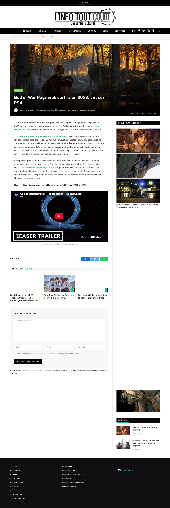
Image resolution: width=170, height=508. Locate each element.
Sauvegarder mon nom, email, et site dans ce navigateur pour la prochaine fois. (48, 354)
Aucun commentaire (46, 110)
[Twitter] (3, 135)
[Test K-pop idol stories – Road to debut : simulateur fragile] (93, 283)
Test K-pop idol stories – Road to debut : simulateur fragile (92, 296)
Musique (92, 31)
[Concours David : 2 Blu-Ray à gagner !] (123, 430)
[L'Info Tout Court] (85, 17)
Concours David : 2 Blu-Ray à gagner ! (144, 428)
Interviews (14, 486)
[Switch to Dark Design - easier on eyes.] (158, 31)
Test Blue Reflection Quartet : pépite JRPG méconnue (59, 296)
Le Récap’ (27, 31)
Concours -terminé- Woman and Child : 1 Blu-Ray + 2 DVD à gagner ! (145, 443)
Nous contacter (68, 471)
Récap (13, 490)
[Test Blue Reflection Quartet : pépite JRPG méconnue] (59, 283)
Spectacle (120, 31)
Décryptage (15, 479)
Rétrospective (16, 494)
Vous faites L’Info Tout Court (73, 475)
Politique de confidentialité (73, 482)
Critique (13, 475)
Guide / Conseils (16, 482)
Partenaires (67, 479)
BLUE (22, 110)
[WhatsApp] (3, 141)
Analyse (13, 467)
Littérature (75, 31)
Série (105, 31)
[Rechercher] (134, 31)
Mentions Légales (69, 486)
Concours (123, 420)
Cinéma (42, 31)
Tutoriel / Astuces (17, 498)
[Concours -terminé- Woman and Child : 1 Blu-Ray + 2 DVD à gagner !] (123, 444)
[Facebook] (3, 129)
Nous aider (85, 2)
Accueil (13, 37)
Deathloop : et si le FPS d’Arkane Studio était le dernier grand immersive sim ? (25, 298)
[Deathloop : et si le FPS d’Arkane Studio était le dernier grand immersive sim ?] (25, 283)
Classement (15, 471)
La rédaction (67, 467)
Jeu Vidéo (57, 31)
